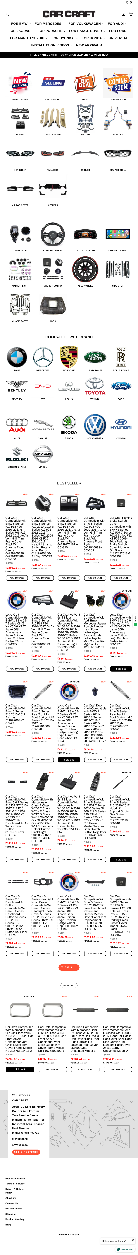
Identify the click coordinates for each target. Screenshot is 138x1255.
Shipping (10, 1214)
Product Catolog (14, 1219)
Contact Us (11, 1203)
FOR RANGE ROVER (86, 31)
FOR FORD (118, 31)
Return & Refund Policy (14, 1191)
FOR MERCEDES (49, 23)
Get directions (26, 1152)
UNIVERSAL (118, 38)
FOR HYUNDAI (63, 38)
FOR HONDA (92, 38)
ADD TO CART (17, 578)
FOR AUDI (116, 23)
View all (69, 967)
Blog (8, 1224)
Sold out (121, 668)
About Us (10, 1198)
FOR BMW (20, 23)
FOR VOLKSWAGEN (85, 23)
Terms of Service (15, 1183)
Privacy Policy (13, 1208)
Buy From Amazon (15, 1178)
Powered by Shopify (69, 1234)
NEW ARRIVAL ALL (91, 45)
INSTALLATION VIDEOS (50, 45)
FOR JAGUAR (20, 31)
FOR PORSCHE (50, 31)
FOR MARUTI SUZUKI (27, 38)
